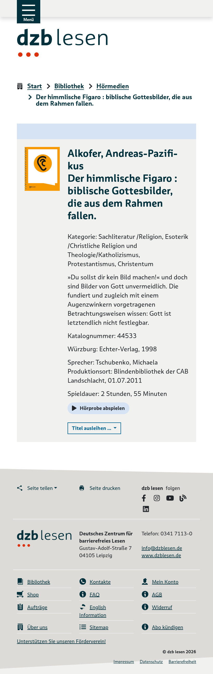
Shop (33, 594)
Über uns (37, 627)
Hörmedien (112, 86)
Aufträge (37, 607)
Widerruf (162, 607)
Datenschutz (151, 661)
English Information (92, 611)
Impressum (124, 661)
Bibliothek (69, 86)
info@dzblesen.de (162, 548)
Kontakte (100, 581)
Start (34, 86)
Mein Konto (165, 581)
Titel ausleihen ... (96, 428)
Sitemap (99, 627)
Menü (28, 19)
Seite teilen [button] (40, 488)
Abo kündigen (167, 627)
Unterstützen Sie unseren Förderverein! (61, 641)
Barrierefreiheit (182, 661)
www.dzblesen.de (161, 555)
